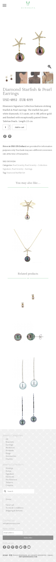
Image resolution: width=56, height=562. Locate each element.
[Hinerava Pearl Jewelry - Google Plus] (25, 547)
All (7, 439)
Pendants (10, 450)
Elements (10, 477)
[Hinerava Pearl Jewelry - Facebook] (4, 547)
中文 (10, 555)
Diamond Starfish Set (16, 173)
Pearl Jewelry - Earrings (22, 169)
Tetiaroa (9, 482)
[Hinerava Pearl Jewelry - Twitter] (21, 547)
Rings (8, 453)
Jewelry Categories (13, 435)
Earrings (9, 445)
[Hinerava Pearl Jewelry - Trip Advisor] (16, 547)
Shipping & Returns (14, 511)
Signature (10, 474)
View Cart (10, 505)
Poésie (8, 471)
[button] (50, 46)
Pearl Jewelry (18, 165)
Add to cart (19, 127)
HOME (5, 555)
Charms (9, 459)
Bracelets (10, 442)
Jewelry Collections (13, 464)
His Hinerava (11, 480)
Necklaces (10, 448)
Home (8, 499)
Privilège (9, 468)
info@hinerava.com (11, 523)
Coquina (9, 485)
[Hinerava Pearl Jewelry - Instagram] (8, 547)
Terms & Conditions (14, 508)
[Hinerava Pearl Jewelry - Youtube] (29, 547)
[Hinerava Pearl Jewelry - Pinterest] (12, 547)
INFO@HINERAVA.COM (28, 557)
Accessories (11, 456)
